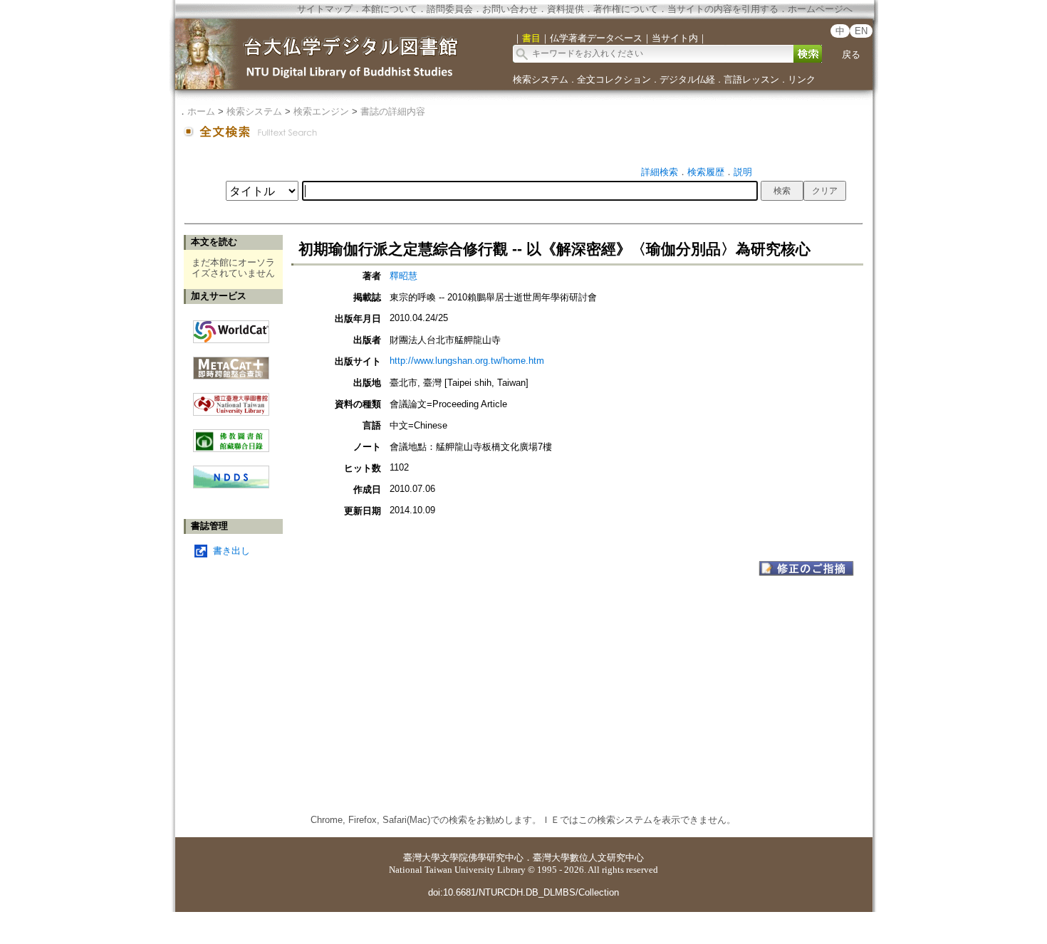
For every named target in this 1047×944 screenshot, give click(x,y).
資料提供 (565, 9)
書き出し (231, 550)
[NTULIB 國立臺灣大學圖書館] (231, 399)
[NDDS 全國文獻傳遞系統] (231, 485)
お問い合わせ (510, 9)
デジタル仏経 (687, 79)
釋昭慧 (403, 276)
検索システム (540, 79)
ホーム (201, 111)
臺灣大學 (421, 857)
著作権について (625, 9)
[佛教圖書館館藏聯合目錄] (231, 435)
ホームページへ (820, 9)
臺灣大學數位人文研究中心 (588, 857)
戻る (851, 54)
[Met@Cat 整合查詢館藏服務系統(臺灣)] (231, 362)
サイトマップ (325, 9)
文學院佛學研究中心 (482, 857)
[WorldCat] (231, 328)
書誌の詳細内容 (392, 111)
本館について (389, 9)
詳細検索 (659, 172)
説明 (743, 172)
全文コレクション (614, 79)
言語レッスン (751, 79)
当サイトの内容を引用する (722, 9)
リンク (802, 79)
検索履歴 (705, 172)
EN (861, 31)
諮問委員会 (450, 9)
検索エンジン (321, 111)
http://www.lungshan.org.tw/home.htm (467, 360)
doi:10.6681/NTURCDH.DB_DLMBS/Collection (523, 892)
